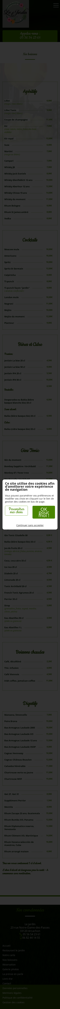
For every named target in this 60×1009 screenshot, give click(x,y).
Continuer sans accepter (30, 525)
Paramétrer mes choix (16, 510)
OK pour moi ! (43, 512)
